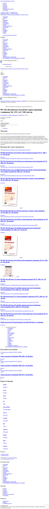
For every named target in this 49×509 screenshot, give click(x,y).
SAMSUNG (5, 20)
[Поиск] (1, 62)
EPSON (4, 31)
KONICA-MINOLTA (7, 26)
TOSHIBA (5, 30)
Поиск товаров (4, 60)
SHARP (4, 29)
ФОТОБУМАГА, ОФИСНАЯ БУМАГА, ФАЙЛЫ (14, 58)
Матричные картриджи (13, 345)
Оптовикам (5, 10)
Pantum (4, 33)
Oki (9, 336)
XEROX (5, 21)
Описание (5, 128)
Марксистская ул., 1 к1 (9, 458)
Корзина (5, 502)
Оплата (4, 4)
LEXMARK (5, 27)
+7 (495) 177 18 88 (4, 454)
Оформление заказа (7, 503)
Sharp (9, 342)
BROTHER (5, 16)
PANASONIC (6, 23)
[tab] (25, 128)
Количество (3, 124)
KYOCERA (5, 22)
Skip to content (11, 1)
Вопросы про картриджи (8, 9)
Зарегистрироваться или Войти (10, 35)
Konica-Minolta (11, 332)
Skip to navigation (4, 1)
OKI (4, 28)
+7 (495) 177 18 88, (5, 12)
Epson (9, 330)
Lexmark (10, 335)
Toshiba (9, 343)
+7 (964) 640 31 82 (13, 12)
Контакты (5, 6)
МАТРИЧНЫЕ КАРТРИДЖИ (9, 57)
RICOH (4, 24)
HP (3, 19)
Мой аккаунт (6, 501)
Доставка (5, 5)
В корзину (3, 126)
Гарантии (5, 7)
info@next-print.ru (13, 13)
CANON (5, 18)
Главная (5, 3)
